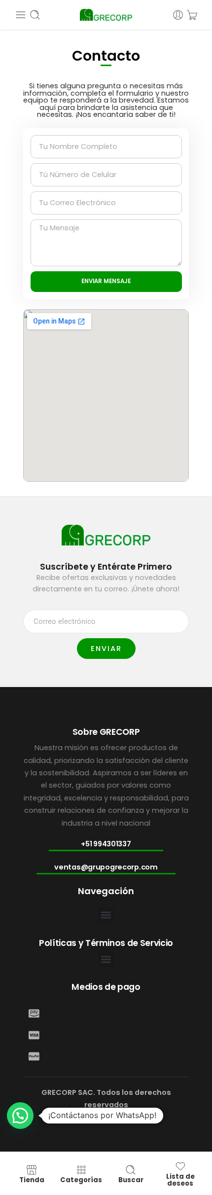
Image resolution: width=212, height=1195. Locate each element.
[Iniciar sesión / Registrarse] (178, 15)
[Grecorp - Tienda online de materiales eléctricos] (106, 15)
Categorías (81, 1180)
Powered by (35, 1162)
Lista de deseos (180, 1180)
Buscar (130, 1180)
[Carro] (192, 15)
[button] (106, 915)
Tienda (31, 1180)
